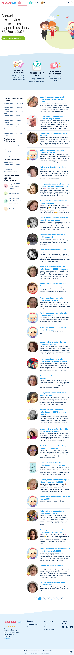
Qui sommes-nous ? (32, 624)
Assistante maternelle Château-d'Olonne (12, 121)
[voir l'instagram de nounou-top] (71, 627)
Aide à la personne (14, 193)
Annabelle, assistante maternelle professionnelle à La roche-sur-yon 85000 (53, 99)
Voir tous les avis (8, 638)
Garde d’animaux (13, 209)
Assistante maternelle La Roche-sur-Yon (13, 104)
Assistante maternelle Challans (12, 115)
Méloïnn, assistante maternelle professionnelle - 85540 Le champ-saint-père (53, 412)
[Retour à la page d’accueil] (8, 3)
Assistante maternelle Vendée (12, 164)
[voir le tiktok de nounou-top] (63, 627)
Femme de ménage (14, 183)
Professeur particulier (15, 198)
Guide (45, 624)
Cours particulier (13, 203)
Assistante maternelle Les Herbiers (13, 118)
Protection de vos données (33, 650)
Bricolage (11, 188)
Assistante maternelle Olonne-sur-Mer (13, 127)
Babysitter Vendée (9, 167)
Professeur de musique (15, 202)
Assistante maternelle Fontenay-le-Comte (13, 112)
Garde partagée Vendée (10, 171)
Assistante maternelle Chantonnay (13, 131)
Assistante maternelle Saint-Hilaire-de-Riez (13, 134)
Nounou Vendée (8, 162)
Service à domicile (14, 186)
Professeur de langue (15, 200)
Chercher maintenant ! (14, 38)
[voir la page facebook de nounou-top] (67, 627)
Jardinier (11, 185)
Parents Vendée (8, 169)
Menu (69, 3)
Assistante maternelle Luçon (11, 124)
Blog (45, 627)
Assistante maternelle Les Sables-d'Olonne (13, 108)
